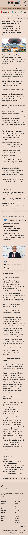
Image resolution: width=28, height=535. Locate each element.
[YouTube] (22, 527)
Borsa (4, 11)
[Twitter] (20, 527)
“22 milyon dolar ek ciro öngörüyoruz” (10, 268)
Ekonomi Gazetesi (6, 15)
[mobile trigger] (2, 2)
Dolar (14, 11)
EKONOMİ (18, 489)
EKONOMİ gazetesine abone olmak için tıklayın (14, 8)
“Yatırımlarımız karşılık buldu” (13, 264)
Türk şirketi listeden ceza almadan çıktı (13, 205)
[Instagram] (24, 527)
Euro (24, 11)
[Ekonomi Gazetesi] (14, 2)
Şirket (13, 15)
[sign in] (25, 2)
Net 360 (21, 532)
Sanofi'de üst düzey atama (10, 196)
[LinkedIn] (26, 527)
